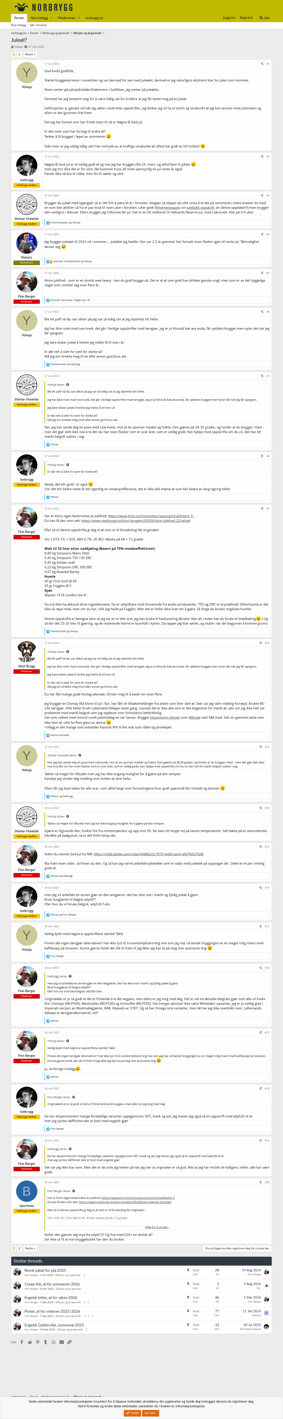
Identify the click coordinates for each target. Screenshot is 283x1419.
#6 (268, 311)
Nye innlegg (39, 18)
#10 (267, 643)
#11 (267, 746)
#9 (268, 508)
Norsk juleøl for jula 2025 (45, 1270)
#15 (267, 926)
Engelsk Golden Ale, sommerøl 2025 (54, 1325)
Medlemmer (66, 18)
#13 (267, 846)
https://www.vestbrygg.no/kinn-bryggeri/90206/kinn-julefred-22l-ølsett (135, 520)
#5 (268, 273)
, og (73, 261)
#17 (267, 1032)
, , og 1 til (70, 300)
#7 (268, 376)
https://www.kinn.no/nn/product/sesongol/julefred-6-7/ (151, 516)
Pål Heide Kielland (250, 1329)
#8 (268, 456)
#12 (267, 808)
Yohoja (18, 47)
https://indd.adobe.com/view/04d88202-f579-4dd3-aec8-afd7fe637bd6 (149, 854)
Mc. (259, 1288)
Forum (19, 18)
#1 (268, 63)
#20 (267, 1182)
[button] (51, 18)
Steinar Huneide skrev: (62, 755)
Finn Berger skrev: (59, 1097)
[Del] (262, 63)
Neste (29, 54)
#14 (267, 887)
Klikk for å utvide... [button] (157, 1227)
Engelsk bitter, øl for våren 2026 (51, 1298)
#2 (268, 156)
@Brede (194, 717)
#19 (267, 1140)
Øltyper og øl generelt (67, 1275)
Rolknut (256, 1315)
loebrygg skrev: (57, 976)
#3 (268, 195)
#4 (268, 234)
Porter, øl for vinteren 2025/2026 (52, 1311)
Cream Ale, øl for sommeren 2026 (52, 1284)
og (65, 222)
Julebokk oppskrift (200, 207)
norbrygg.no (94, 18)
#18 (267, 1088)
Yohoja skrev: (56, 385)
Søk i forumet (38, 25)
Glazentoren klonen (165, 717)
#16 (267, 967)
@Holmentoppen (167, 207)
